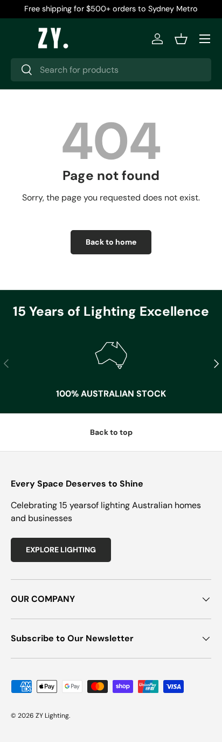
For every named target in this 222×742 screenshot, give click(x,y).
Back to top (111, 432)
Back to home (111, 242)
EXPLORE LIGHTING (61, 549)
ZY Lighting (52, 715)
